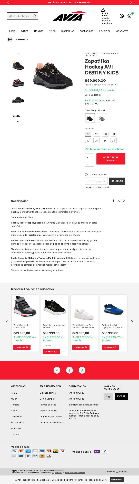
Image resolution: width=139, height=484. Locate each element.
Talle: (89, 128)
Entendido (116, 480)
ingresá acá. (57, 473)
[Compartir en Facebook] (113, 200)
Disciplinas (67, 31)
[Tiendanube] (117, 472)
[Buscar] (34, 16)
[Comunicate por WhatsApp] (121, 17)
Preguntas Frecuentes (51, 416)
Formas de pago (48, 404)
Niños (52, 31)
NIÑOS (95, 53)
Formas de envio (48, 410)
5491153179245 (76, 393)
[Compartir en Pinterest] (124, 200)
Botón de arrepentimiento (75, 473)
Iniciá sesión (105, 16)
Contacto (122, 31)
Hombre (38, 31)
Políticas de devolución (51, 422)
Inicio (87, 53)
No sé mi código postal (97, 187)
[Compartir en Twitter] (118, 200)
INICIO (12, 31)
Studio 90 (105, 31)
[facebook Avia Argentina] (69, 370)
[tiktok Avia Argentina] (82, 370)
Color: (95, 110)
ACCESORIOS (86, 31)
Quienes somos (48, 393)
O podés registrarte (107, 21)
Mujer (24, 31)
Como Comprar (47, 399)
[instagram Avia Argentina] (57, 370)
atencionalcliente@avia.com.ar (84, 404)
